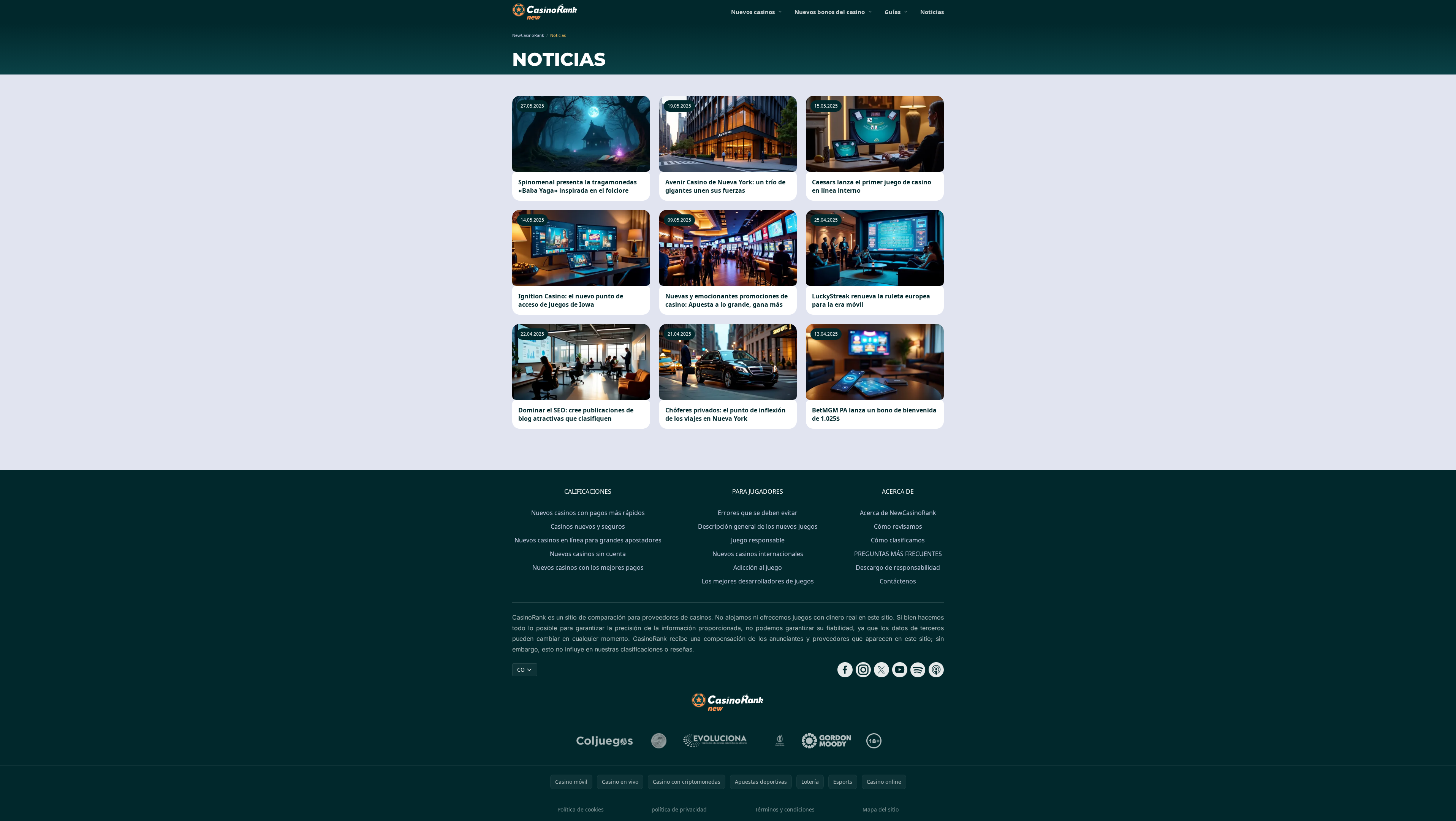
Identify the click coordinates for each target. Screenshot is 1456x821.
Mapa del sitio (881, 809)
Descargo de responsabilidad (898, 567)
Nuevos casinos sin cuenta (588, 554)
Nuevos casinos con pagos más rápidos (588, 513)
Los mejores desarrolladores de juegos (758, 581)
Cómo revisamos (898, 526)
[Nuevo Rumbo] (780, 740)
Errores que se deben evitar (758, 513)
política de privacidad (679, 809)
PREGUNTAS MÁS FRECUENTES (898, 554)
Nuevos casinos (753, 12)
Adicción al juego (757, 567)
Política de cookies (580, 809)
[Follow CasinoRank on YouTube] (899, 669)
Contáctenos (898, 581)
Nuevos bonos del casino (829, 12)
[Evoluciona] (720, 740)
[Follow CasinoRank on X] (881, 669)
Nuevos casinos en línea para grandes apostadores (588, 540)
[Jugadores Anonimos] (658, 740)
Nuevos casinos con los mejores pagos (588, 567)
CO (521, 669)
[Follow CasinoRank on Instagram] (863, 669)
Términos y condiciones (785, 809)
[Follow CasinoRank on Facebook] (845, 669)
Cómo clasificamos (898, 540)
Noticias (932, 12)
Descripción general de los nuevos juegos (758, 526)
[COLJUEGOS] (605, 740)
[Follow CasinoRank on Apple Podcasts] (936, 669)
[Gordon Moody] (826, 740)
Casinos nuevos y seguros (588, 526)
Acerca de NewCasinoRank (898, 513)
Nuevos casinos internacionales (757, 554)
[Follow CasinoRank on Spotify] (918, 669)
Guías (893, 12)
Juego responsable (758, 540)
